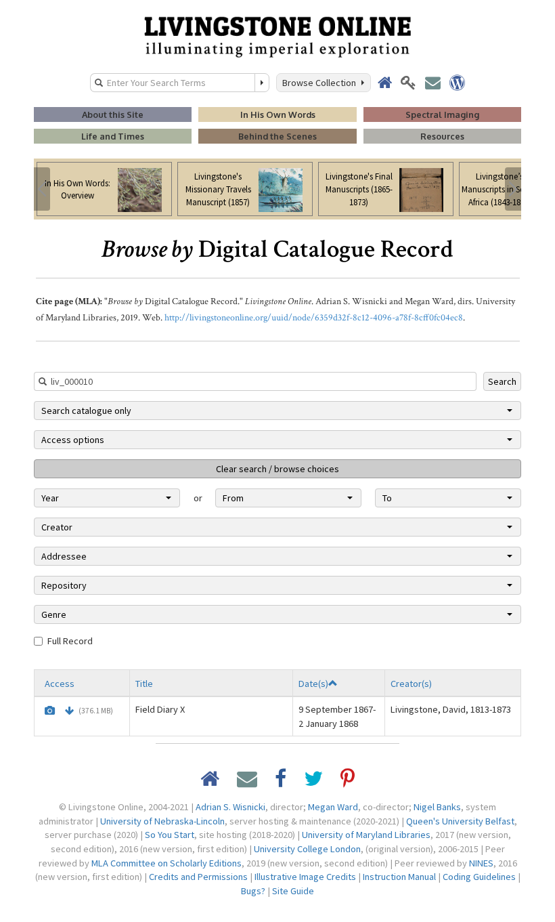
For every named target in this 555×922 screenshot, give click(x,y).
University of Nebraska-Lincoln (162, 821)
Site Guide (293, 891)
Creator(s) (411, 683)
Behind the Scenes (277, 136)
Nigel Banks (437, 807)
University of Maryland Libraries (366, 835)
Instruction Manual (399, 877)
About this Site (112, 114)
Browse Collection (321, 83)
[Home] (277, 36)
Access (59, 683)
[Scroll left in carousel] (42, 189)
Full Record (70, 641)
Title (144, 683)
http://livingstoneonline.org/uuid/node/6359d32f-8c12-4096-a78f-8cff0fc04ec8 (313, 318)
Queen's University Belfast (460, 821)
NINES (481, 863)
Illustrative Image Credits (305, 877)
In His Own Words (277, 114)
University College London (307, 849)
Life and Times (112, 136)
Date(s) (313, 683)
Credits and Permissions (198, 877)
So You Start (169, 835)
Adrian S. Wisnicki (230, 807)
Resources (442, 136)
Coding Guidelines (479, 877)
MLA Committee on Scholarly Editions (166, 863)
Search (502, 381)
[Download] (69, 710)
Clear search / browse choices (277, 469)
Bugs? (253, 891)
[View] (50, 710)
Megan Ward (333, 807)
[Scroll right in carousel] (513, 189)
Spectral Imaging (442, 114)
